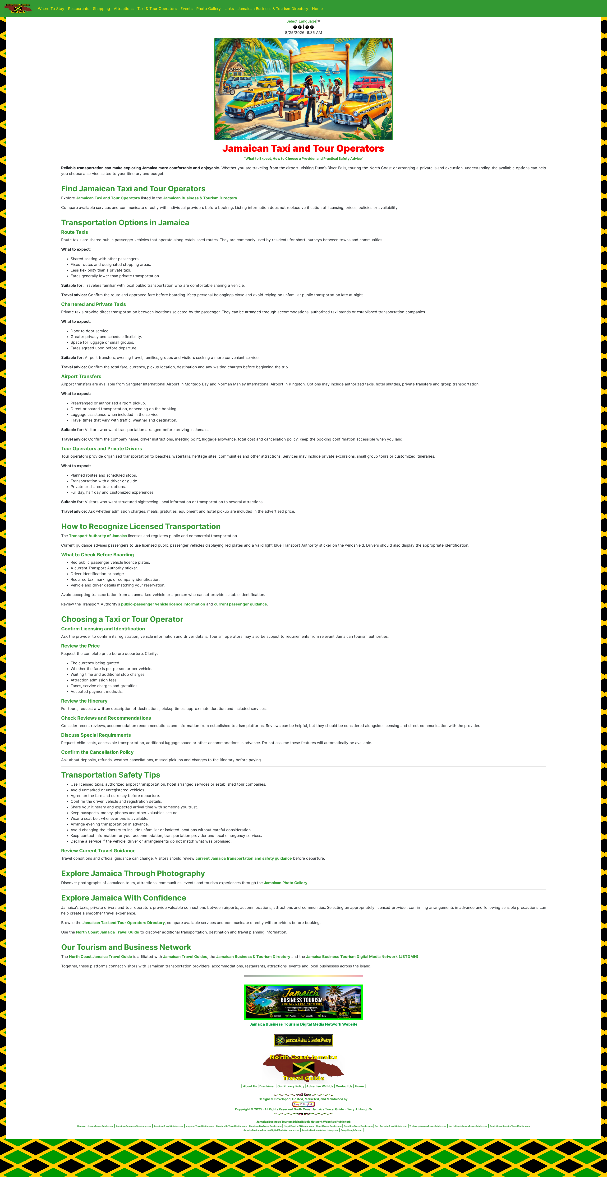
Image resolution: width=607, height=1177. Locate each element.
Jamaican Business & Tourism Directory (273, 8)
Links (229, 8)
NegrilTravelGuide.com (328, 1126)
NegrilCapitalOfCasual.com (299, 1126)
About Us (250, 1086)
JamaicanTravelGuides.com (168, 1126)
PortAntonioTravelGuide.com (391, 1126)
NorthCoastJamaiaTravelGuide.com (468, 1126)
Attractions (123, 8)
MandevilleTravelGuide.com (231, 1126)
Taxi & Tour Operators (157, 8)
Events (186, 8)
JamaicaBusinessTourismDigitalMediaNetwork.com (271, 1130)
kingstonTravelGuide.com (200, 1126)
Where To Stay (51, 8)
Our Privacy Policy (290, 1086)
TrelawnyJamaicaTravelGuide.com (427, 1126)
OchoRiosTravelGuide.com (358, 1126)
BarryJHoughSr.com (351, 1130)
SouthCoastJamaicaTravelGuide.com (510, 1126)
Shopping (101, 8)
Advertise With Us (319, 1086)
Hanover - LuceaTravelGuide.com (95, 1126)
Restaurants (78, 8)
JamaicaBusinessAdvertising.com (320, 1130)
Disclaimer (267, 1086)
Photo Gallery (208, 8)
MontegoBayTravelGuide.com (265, 1126)
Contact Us (344, 1086)
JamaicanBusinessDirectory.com (133, 1126)
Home (318, 8)
